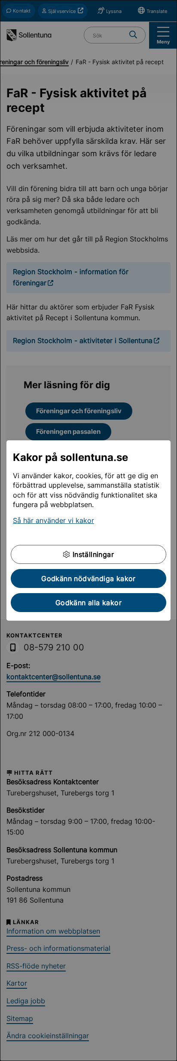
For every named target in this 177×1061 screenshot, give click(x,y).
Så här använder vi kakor (53, 520)
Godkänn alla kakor (88, 602)
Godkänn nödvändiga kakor (88, 578)
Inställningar (92, 554)
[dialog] (88, 530)
